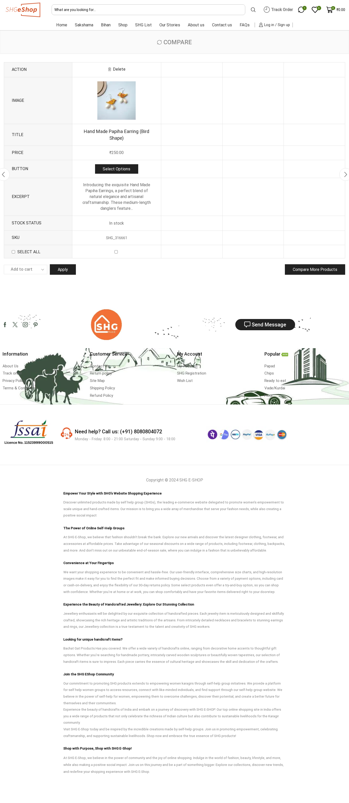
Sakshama (84, 25)
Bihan (106, 25)
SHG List (143, 25)
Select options (116, 169)
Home (61, 25)
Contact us (222, 25)
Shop (122, 25)
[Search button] (253, 9)
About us (196, 25)
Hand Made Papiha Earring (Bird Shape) (116, 135)
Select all (28, 251)
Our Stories (169, 25)
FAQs (245, 25)
